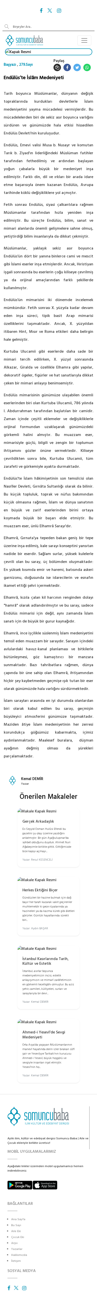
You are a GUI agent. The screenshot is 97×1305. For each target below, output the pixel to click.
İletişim (16, 1261)
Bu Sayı (16, 1225)
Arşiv (14, 1243)
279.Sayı (26, 64)
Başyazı (10, 64)
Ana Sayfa (18, 1219)
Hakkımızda (19, 1255)
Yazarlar (16, 1249)
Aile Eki (16, 1231)
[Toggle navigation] (84, 40)
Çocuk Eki (17, 1237)
